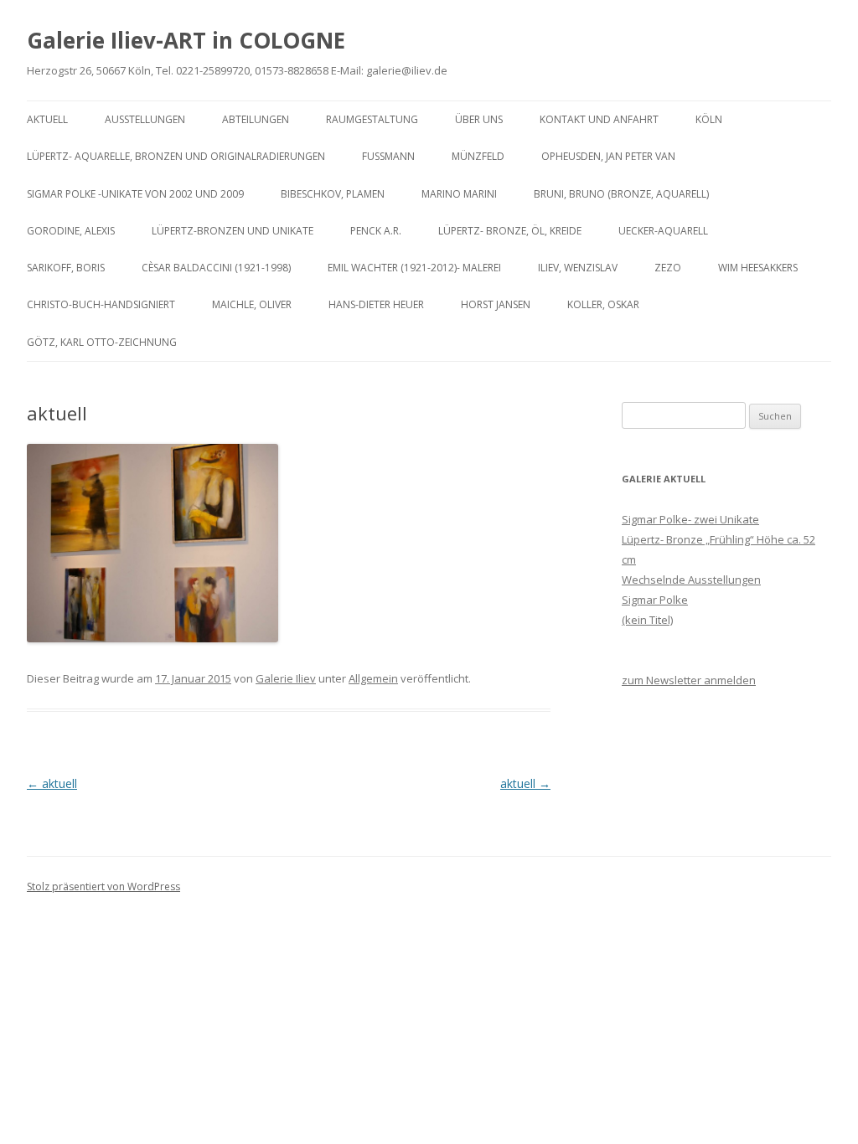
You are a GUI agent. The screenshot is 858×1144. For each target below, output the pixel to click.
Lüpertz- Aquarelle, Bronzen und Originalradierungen (176, 156)
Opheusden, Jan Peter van (608, 156)
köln (708, 119)
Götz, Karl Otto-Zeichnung (102, 342)
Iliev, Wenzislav (578, 267)
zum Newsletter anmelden (689, 680)
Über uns (479, 119)
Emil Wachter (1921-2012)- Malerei (414, 267)
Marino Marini (459, 194)
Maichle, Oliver (252, 304)
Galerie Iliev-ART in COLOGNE (186, 40)
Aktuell (47, 119)
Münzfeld (478, 156)
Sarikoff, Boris (66, 267)
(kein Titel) (647, 619)
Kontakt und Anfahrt (599, 119)
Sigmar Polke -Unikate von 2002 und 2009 (135, 194)
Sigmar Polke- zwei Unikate (690, 519)
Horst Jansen (495, 304)
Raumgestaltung (372, 119)
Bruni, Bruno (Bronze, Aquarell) (621, 194)
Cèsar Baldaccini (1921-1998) (216, 267)
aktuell (52, 783)
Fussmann (388, 156)
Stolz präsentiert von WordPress (103, 886)
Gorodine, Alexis (71, 231)
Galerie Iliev (286, 678)
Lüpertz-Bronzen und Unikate (232, 231)
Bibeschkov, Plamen (333, 194)
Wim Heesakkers (758, 267)
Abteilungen (255, 119)
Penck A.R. (375, 231)
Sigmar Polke (655, 599)
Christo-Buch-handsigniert (101, 304)
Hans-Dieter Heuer (376, 304)
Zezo (667, 267)
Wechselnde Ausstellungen (691, 579)
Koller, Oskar (603, 304)
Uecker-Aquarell (663, 231)
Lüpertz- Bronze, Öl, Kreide (509, 231)
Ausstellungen (145, 119)
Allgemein (373, 678)
